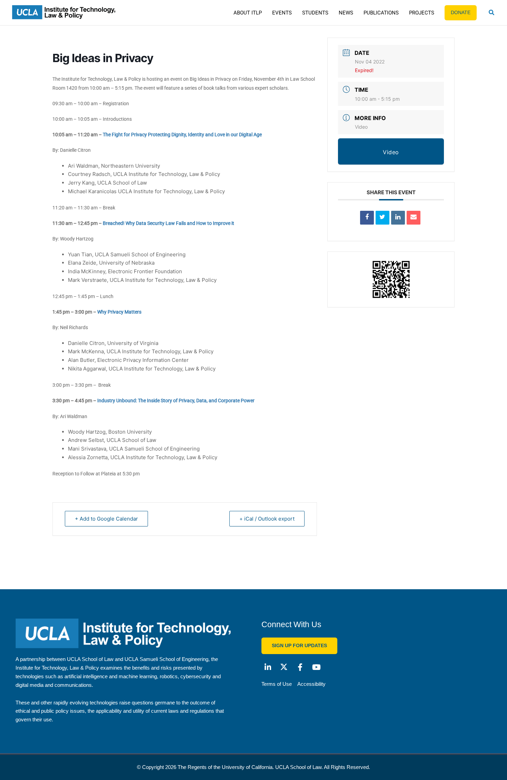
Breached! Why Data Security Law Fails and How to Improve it (168, 223)
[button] (492, 13)
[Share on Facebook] (367, 218)
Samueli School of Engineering (174, 659)
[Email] (413, 218)
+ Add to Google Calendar (106, 518)
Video (361, 127)
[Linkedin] (398, 218)
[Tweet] (382, 218)
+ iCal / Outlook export (267, 518)
